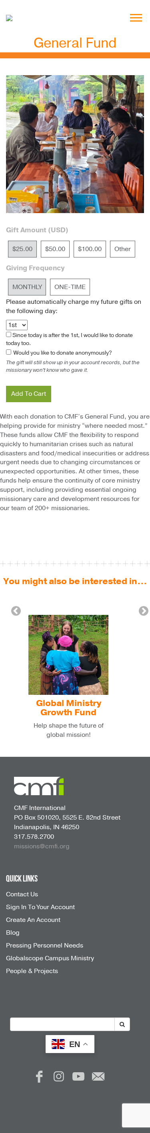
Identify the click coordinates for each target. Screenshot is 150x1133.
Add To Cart (28, 393)
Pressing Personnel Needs (44, 945)
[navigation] (136, 18)
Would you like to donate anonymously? (62, 353)
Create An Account (33, 920)
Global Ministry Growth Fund (68, 707)
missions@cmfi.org (42, 846)
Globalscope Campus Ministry (50, 958)
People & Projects (32, 971)
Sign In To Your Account (40, 907)
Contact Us (22, 894)
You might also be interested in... (75, 581)
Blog (13, 932)
